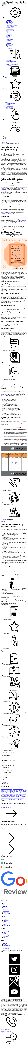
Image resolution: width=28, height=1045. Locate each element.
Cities (21, 799)
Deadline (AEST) (18, 577)
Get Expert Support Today (7, 856)
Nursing (9, 31)
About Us (5, 912)
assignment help (4, 394)
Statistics (9, 43)
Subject (2, 575)
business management (5, 212)
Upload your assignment (5, 592)
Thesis (4, 921)
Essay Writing (10, 26)
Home (4, 903)
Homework (10, 27)
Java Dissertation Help (8, 798)
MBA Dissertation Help (19, 798)
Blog (4, 907)
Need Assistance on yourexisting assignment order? (7, 1032)
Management (10, 39)
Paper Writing (10, 30)
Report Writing (10, 29)
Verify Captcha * (20, 600)
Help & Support (11, 103)
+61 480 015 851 (10, 134)
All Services (16, 799)
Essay (4, 924)
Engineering (10, 44)
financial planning (22, 220)
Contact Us (9, 107)
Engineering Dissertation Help (7, 792)
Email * (16, 571)
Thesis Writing (10, 23)
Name (15, 570)
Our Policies (10, 106)
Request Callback (11, 108)
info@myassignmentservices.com (14, 138)
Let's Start (5, 783)
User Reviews (6, 913)
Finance (9, 40)
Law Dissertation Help (18, 789)
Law (8, 32)
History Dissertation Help (9, 795)
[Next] (11, 853)
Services (5, 904)
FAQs (8, 104)
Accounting (10, 41)
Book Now (17, 856)
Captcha (2, 597)
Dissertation (10, 21)
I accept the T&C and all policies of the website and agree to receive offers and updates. (13, 602)
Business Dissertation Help (9, 794)
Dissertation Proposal (12, 25)
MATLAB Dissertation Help (7, 799)
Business (9, 46)
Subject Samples (11, 63)
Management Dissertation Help (8, 790)
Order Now (3, 381)
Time (2, 590)
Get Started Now (4, 604)
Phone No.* (17, 574)
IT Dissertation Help (13, 796)
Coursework (10, 22)
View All (9, 65)
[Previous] (11, 842)
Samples (5, 906)
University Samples (11, 61)
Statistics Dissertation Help (20, 791)
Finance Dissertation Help (21, 790)
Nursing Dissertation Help (6, 789)
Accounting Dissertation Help (7, 791)
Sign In (6, 133)
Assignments (6, 919)
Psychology (10, 45)
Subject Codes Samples (12, 64)
